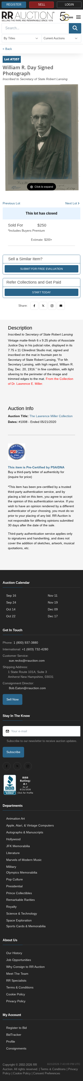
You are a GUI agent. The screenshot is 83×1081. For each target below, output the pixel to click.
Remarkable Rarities (20, 899)
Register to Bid (16, 1028)
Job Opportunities (18, 960)
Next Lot (71, 203)
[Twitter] (43, 306)
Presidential (14, 886)
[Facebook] (34, 306)
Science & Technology (21, 913)
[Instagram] (52, 306)
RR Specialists (16, 980)
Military (11, 866)
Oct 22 (10, 616)
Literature (13, 853)
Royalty (11, 906)
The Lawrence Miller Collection (51, 416)
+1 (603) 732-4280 (35, 649)
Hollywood (13, 839)
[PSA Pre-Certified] (16, 451)
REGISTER (13, 4)
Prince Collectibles (19, 893)
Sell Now (12, 699)
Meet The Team (17, 973)
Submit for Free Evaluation (41, 268)
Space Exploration (19, 920)
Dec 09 (53, 609)
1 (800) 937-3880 (26, 642)
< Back (7, 49)
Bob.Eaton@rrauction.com (27, 688)
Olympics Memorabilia (21, 872)
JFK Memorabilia (18, 846)
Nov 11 (53, 595)
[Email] (61, 306)
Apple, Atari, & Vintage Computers (30, 825)
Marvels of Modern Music (24, 860)
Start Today (41, 292)
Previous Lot (11, 203)
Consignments (16, 1048)
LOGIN (69, 4)
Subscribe (13, 752)
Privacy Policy (15, 1001)
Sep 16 (11, 595)
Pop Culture (14, 879)
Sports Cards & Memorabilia (26, 926)
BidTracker (13, 1034)
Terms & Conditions (19, 987)
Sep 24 (11, 602)
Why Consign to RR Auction (25, 967)
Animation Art (15, 818)
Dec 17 (53, 616)
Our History (14, 953)
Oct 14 (10, 609)
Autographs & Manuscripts (24, 832)
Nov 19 (53, 602)
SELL (41, 4)
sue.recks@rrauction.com (27, 660)
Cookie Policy (15, 994)
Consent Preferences (46, 1073)
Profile (10, 1041)
